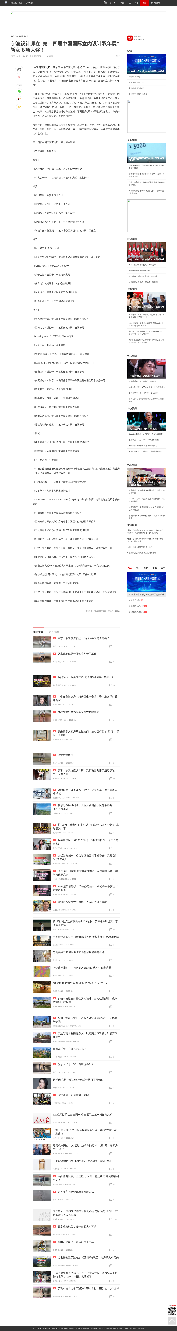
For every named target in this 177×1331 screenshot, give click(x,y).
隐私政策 (102, 1328)
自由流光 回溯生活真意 (138, 94)
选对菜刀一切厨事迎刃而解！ (74, 1095)
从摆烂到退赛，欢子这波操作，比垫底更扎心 (147, 387)
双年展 (56, 67)
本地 (155, 568)
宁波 (37, 151)
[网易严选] (122, 3)
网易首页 (13, 3)
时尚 (146, 568)
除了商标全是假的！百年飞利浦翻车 (143, 282)
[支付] (130, 3)
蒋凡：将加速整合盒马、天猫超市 (142, 265)
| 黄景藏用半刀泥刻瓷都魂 (141, 553)
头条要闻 (132, 140)
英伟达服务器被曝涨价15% (139, 270)
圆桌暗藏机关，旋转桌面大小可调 (77, 1226)
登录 (144, 3)
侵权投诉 (141, 1328)
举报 (118, 56)
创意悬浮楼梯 (65, 755)
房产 (163, 568)
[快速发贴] (19, 70)
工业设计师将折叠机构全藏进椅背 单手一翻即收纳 (82, 1160)
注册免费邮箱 (155, 3)
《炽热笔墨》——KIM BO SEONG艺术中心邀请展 (82, 967)
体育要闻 (132, 289)
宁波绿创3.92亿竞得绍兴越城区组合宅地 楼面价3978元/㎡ (86, 936)
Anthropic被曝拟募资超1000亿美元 (143, 446)
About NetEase (61, 1328)
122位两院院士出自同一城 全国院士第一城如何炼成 (82, 1114)
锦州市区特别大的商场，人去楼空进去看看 (82, 901)
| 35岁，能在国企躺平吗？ (140, 547)
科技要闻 (132, 408)
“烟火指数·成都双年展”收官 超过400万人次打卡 (80, 983)
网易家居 (22, 36)
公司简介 (71, 1328)
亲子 (138, 568)
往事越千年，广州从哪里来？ (70, 1048)
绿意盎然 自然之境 (136, 82)
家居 (129, 51)
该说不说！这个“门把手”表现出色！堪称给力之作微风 (88, 1288)
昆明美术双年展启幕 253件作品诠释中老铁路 (79, 952)
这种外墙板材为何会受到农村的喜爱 (78, 712)
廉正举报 (133, 1328)
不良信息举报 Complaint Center (117, 1328)
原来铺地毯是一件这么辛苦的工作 (77, 653)
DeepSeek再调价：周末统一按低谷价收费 (146, 434)
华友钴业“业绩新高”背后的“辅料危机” (143, 276)
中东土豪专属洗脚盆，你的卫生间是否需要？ (83, 638)
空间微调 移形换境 (136, 88)
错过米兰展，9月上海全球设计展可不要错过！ (79, 1079)
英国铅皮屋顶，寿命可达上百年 (76, 1242)
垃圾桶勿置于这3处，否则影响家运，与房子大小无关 (88, 1257)
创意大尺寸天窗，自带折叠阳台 (76, 1064)
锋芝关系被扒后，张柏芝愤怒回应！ (143, 381)
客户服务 (94, 1328)
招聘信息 (86, 1328)
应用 (20, 3)
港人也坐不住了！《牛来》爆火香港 (143, 393)
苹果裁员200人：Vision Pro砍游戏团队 (144, 440)
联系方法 (79, 1328)
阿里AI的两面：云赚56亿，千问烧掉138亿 (146, 451)
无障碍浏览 (29, 3)
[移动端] (105, 3)
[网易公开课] (113, 3)
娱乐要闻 (132, 356)
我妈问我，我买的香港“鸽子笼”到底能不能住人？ (86, 677)
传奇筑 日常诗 (134, 77)
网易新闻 (137, 36)
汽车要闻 (132, 465)
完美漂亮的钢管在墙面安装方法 (76, 1191)
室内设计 (48, 67)
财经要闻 (132, 239)
